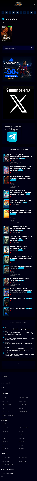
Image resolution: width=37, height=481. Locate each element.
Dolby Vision (23, 401)
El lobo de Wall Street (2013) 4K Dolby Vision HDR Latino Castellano (18, 344)
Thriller (21, 445)
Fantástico (5, 442)
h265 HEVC (5, 411)
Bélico (4, 445)
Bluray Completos (8, 415)
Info (3, 387)
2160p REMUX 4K (7, 404)
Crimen (21, 431)
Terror (4, 434)
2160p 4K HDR (6, 401)
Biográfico (5, 449)
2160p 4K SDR (23, 404)
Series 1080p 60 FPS (8, 465)
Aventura (5, 427)
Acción (4, 424)
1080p (4, 397)
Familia (4, 438)
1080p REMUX (23, 411)
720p (3, 408)
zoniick (7, 347)
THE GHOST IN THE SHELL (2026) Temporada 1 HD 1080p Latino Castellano (19, 354)
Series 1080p (6, 457)
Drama (21, 434)
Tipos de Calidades (7, 473)
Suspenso (22, 438)
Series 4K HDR (23, 457)
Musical (21, 449)
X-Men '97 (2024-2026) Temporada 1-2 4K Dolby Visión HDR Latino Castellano (19, 333)
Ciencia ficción (23, 427)
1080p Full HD (23, 397)
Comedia (5, 431)
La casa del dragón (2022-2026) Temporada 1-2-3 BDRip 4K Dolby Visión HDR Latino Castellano (19, 349)
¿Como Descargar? (7, 469)
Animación (22, 424)
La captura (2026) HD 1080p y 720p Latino (18, 329)
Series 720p (5, 461)
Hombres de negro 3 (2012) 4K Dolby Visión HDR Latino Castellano (19, 338)
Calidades (4, 393)
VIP (2, 477)
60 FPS (21, 408)
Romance (22, 442)
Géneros (4, 420)
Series (3, 453)
